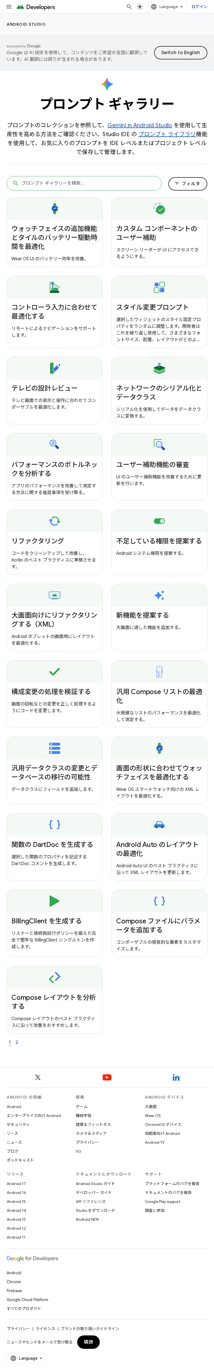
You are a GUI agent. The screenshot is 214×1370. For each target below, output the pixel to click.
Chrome (14, 1281)
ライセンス (45, 1328)
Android (14, 1106)
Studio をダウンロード (95, 1210)
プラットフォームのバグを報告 (172, 1183)
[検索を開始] (129, 6)
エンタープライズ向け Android (34, 1115)
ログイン (199, 6)
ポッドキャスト (20, 1160)
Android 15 (16, 1201)
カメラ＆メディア (91, 1133)
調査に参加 (154, 1210)
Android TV (155, 1142)
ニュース (14, 1142)
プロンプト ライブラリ (167, 134)
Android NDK (87, 1219)
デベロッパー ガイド (94, 1192)
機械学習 (83, 1115)
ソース (12, 1133)
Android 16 (16, 1192)
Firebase (14, 1290)
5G (78, 1151)
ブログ (12, 1151)
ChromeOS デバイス (163, 1124)
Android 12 (16, 1228)
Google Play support (162, 1201)
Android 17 (16, 1183)
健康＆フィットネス (93, 1124)
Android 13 (16, 1219)
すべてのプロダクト (24, 1308)
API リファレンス (91, 1201)
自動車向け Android (162, 1133)
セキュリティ (18, 1124)
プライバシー (87, 1142)
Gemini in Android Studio (140, 125)
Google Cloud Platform (27, 1299)
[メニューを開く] (8, 6)
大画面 (151, 1106)
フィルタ (187, 184)
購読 (88, 1342)
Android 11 (16, 1237)
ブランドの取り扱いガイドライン (90, 1328)
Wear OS (153, 1115)
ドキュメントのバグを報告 (168, 1192)
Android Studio (26, 24)
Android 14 (16, 1210)
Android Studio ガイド (95, 1183)
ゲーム (81, 1106)
